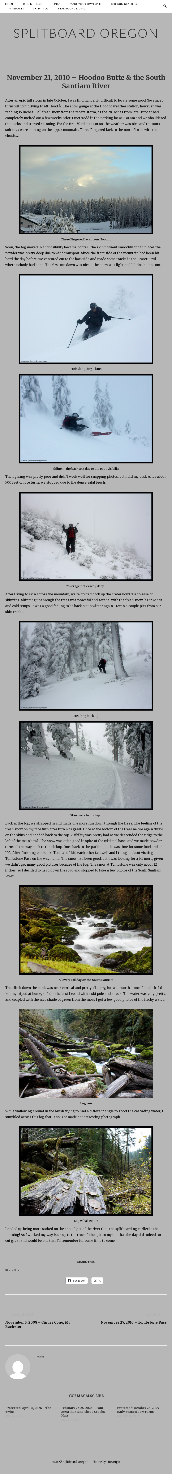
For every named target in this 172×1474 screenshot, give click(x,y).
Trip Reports (14, 8)
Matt (40, 1357)
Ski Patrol (40, 8)
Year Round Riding (72, 8)
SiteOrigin (114, 1462)
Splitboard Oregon (86, 32)
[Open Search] (165, 6)
